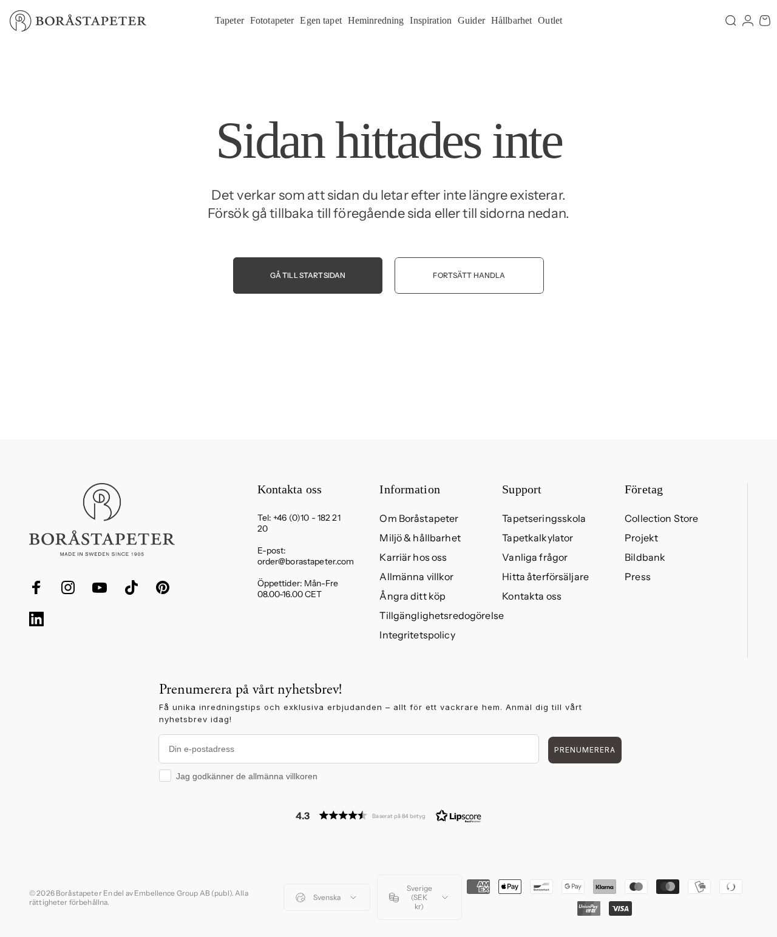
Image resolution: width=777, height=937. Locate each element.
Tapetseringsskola (544, 518)
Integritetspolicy (417, 635)
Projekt (641, 538)
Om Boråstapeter (418, 518)
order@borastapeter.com (306, 561)
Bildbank (645, 557)
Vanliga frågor (535, 557)
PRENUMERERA (585, 749)
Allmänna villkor (416, 576)
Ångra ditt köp (412, 596)
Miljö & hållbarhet (420, 538)
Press (638, 576)
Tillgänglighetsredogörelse (441, 615)
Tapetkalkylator (537, 538)
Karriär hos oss (413, 557)
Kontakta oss (532, 596)
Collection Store (661, 518)
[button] (388, 815)
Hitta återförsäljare (545, 576)
